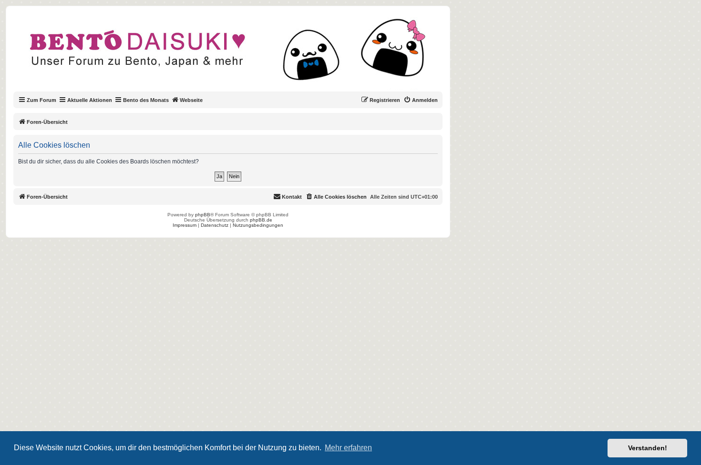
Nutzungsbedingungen (258, 225)
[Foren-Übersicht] (236, 54)
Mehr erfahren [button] (348, 448)
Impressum (184, 225)
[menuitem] (420, 100)
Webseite (191, 100)
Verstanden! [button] (647, 448)
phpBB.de (261, 219)
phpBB (202, 214)
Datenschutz (214, 225)
